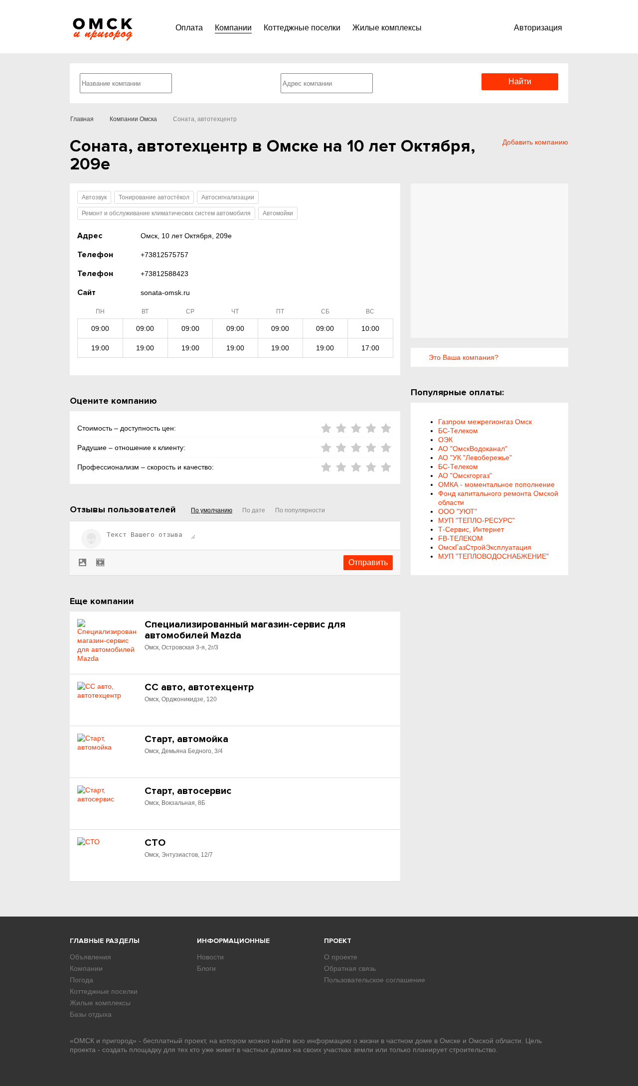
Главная (82, 119)
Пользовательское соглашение (374, 980)
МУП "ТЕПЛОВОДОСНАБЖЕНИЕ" (493, 556)
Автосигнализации (227, 197)
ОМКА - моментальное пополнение (496, 484)
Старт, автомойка (186, 739)
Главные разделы (105, 940)
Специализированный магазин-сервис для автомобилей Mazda (245, 630)
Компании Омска (133, 119)
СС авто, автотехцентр (199, 687)
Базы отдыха (91, 1014)
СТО (155, 843)
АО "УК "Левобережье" (475, 458)
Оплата (189, 27)
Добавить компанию (535, 142)
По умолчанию (211, 510)
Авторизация (538, 27)
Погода (81, 980)
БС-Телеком (458, 431)
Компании (233, 27)
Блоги (206, 968)
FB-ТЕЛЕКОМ (460, 538)
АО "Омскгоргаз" (465, 475)
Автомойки (278, 213)
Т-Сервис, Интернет (471, 529)
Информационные (233, 940)
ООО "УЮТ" (457, 511)
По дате (253, 510)
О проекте (340, 957)
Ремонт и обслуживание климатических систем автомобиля (166, 213)
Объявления (90, 957)
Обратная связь (350, 968)
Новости (210, 957)
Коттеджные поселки (302, 27)
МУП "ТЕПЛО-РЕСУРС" (476, 520)
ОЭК (445, 440)
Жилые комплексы (387, 27)
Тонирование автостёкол (154, 197)
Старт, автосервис (188, 791)
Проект (337, 940)
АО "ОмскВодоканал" (472, 449)
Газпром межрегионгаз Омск (485, 422)
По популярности (300, 510)
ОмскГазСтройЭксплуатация (484, 547)
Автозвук (94, 197)
